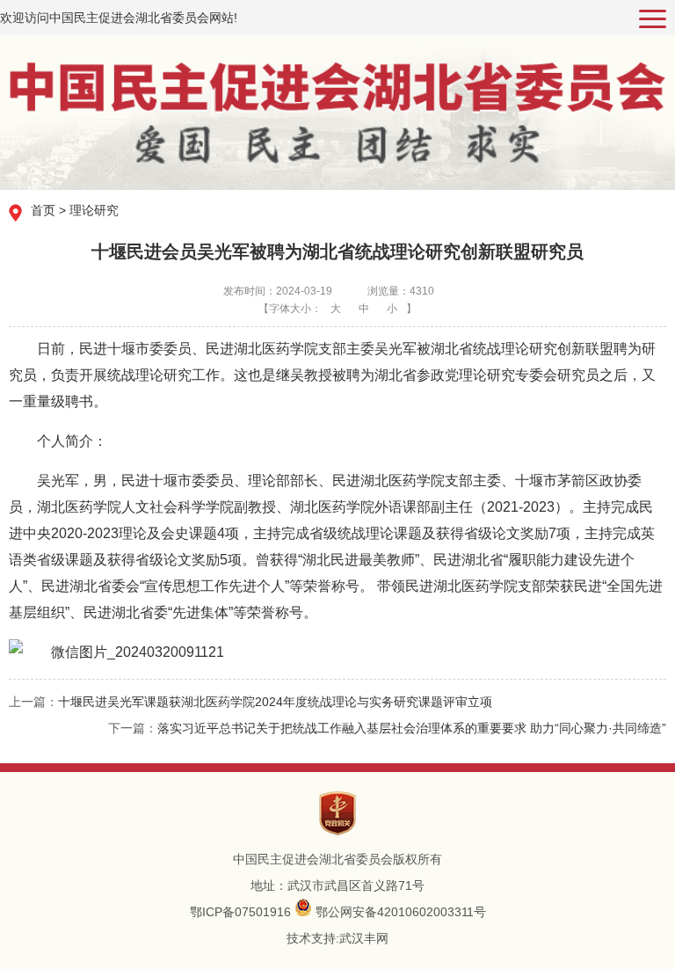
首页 (43, 210)
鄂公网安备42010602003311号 (401, 912)
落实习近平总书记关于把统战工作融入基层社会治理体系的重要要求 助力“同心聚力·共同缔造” (411, 728)
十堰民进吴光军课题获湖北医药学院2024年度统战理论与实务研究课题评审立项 (275, 702)
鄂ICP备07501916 (240, 912)
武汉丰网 (363, 938)
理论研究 (94, 210)
